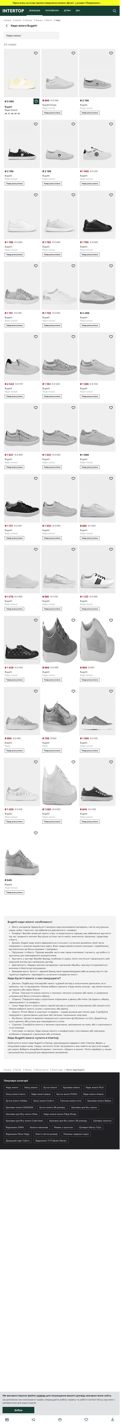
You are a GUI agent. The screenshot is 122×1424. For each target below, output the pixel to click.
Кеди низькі (13, 35)
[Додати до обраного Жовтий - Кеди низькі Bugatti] (36, 53)
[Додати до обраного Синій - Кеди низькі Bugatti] (36, 124)
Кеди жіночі (12, 1087)
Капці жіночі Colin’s (43, 1101)
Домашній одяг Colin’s (18, 1141)
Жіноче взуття (41, 1070)
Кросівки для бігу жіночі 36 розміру (68, 1121)
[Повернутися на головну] (13, 10)
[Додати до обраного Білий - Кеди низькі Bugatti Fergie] (73, 53)
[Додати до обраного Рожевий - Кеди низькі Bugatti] (73, 337)
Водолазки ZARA (15, 1127)
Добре (18, 1410)
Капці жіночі (30, 1087)
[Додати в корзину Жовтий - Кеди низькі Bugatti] (36, 101)
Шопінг (18, 20)
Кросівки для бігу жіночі (84, 1107)
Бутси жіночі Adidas (16, 1101)
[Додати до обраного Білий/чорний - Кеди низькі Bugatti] (111, 124)
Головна (7, 20)
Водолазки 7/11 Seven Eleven (51, 1141)
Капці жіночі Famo (15, 1094)
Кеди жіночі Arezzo (93, 1094)
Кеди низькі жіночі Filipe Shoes (60, 1114)
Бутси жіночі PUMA (67, 1094)
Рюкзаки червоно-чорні (76, 1134)
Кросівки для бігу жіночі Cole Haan (24, 1121)
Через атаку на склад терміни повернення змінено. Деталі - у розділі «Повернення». (57, 3)
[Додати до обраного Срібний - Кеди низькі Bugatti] (73, 549)
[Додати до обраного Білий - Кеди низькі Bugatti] (73, 124)
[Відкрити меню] (33, 1420)
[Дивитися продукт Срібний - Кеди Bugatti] (22, 711)
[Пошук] (114, 11)
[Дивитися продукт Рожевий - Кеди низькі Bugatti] (59, 640)
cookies (41, 1395)
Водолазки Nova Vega (17, 1134)
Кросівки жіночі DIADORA (19, 1107)
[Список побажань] (86, 1420)
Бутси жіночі (50, 1087)
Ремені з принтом (63, 1127)
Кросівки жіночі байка (99, 1101)
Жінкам (39, 20)
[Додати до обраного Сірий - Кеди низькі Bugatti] (36, 266)
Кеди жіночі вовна (41, 1094)
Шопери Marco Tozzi (90, 1127)
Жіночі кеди (57, 1070)
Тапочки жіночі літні (70, 1101)
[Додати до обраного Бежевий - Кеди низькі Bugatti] (111, 53)
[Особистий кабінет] (112, 1420)
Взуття (49, 20)
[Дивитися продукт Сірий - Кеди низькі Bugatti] (97, 711)
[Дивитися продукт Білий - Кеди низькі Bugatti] (97, 498)
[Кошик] (60, 1420)
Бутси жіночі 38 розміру (52, 1107)
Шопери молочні (102, 1121)
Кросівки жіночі (71, 1087)
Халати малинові (39, 1127)
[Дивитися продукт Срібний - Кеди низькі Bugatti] (59, 569)
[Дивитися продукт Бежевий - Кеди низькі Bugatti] (22, 853)
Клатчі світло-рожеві (46, 1134)
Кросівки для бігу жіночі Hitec (22, 1114)
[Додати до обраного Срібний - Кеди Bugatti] (36, 691)
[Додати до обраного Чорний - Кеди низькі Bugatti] (111, 195)
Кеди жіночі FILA (95, 1087)
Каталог (28, 20)
